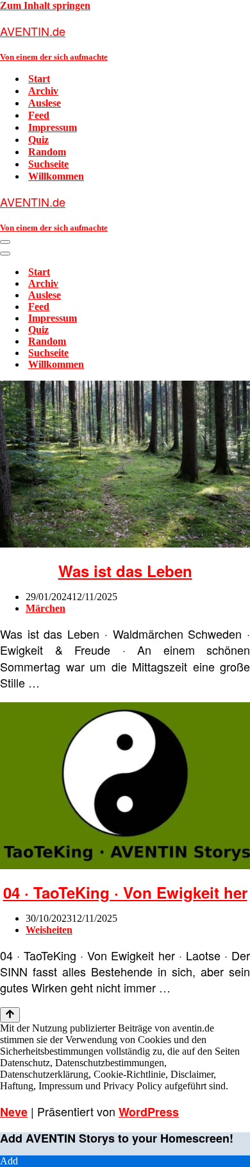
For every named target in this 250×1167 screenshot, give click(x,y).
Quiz (38, 139)
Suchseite (48, 164)
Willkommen (56, 176)
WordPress (149, 1111)
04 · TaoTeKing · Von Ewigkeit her (125, 892)
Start (39, 78)
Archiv (43, 90)
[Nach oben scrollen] (10, 1015)
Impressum (52, 127)
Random (47, 151)
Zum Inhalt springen (45, 5)
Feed (38, 115)
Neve (14, 1111)
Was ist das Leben (125, 571)
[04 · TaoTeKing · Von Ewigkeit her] (125, 865)
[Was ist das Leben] (125, 544)
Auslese (44, 103)
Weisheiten (49, 929)
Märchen (45, 608)
